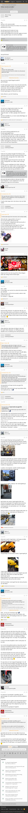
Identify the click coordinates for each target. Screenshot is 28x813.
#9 (26, 286)
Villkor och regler (4, 809)
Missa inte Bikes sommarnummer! (13, 798)
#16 (26, 536)
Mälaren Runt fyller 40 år (11, 786)
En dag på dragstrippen (11, 762)
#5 (26, 151)
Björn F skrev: (4, 343)
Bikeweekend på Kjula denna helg (13, 774)
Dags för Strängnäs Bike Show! (13, 770)
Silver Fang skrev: (5, 66)
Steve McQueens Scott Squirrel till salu (14, 766)
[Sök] (26, 1)
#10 (26, 308)
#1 (26, 20)
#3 (26, 105)
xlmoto (3, 38)
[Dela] (25, 20)
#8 (26, 254)
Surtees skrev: (5, 718)
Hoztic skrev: (4, 214)
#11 (26, 326)
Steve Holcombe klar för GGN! (12, 790)
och (8, 527)
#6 (26, 191)
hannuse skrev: (5, 404)
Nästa (14, 746)
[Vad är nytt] (23, 1)
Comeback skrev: (5, 194)
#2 (26, 63)
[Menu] (2, 1)
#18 (26, 629)
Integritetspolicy (12, 809)
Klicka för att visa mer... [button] (14, 78)
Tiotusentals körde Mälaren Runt (13, 782)
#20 (26, 715)
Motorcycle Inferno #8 (11, 778)
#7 (26, 211)
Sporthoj (4, 807)
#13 (26, 369)
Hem (22, 809)
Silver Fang (4, 9)
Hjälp (18, 809)
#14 (26, 401)
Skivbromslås (9, 45)
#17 (26, 595)
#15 (26, 437)
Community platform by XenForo (12, 811)
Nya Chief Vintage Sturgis (11, 794)
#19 (26, 692)
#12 (26, 340)
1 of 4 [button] (10, 746)
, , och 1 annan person (12, 120)
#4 (26, 129)
